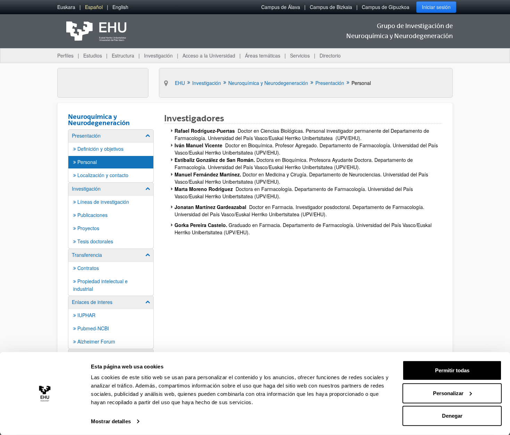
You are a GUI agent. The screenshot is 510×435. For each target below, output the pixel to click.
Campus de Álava (280, 6)
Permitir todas (452, 370)
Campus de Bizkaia (331, 6)
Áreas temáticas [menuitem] (262, 55)
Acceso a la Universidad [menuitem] (208, 55)
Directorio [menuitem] (330, 55)
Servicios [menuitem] (300, 55)
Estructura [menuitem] (123, 55)
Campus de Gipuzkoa (385, 6)
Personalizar (448, 393)
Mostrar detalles (111, 421)
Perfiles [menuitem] (65, 55)
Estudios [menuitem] (92, 55)
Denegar (452, 416)
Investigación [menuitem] (158, 55)
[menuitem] (66, 7)
